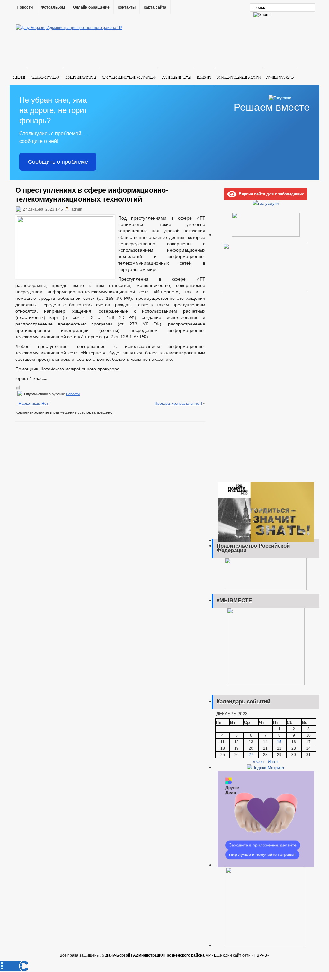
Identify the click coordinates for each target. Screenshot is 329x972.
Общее (19, 77)
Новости (25, 7)
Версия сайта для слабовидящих (270, 193)
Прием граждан (280, 77)
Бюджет (204, 77)
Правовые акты (176, 77)
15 (279, 742)
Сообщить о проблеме (58, 162)
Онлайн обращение (91, 7)
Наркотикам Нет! (34, 403)
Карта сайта (155, 7)
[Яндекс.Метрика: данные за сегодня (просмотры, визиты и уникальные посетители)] (265, 767)
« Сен (258, 761)
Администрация (45, 77)
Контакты (127, 7)
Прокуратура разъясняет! (178, 403)
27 (251, 754)
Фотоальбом (53, 7)
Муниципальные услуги (239, 77)
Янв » (273, 761)
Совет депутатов (80, 77)
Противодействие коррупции (129, 77)
